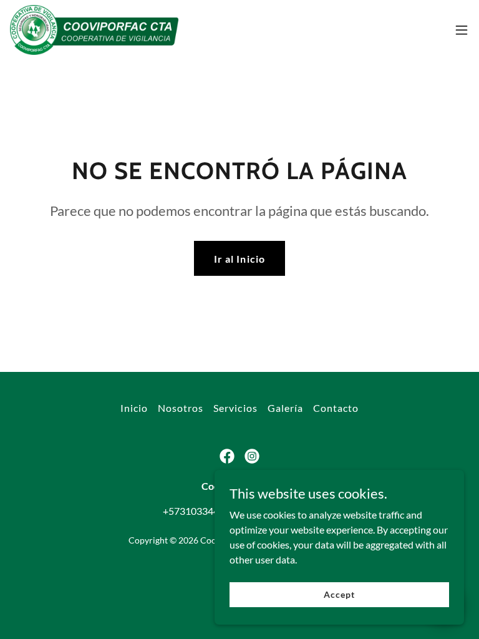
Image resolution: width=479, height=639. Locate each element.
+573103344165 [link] (199, 511)
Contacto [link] (336, 408)
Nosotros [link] (180, 408)
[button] (461, 29)
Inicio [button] (134, 408)
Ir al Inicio (239, 259)
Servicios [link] (235, 408)
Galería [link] (285, 408)
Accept (339, 594)
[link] (94, 30)
